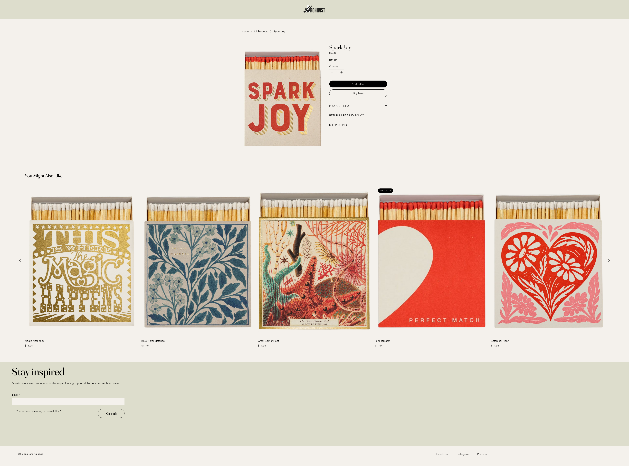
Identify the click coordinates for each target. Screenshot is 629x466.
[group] (314, 266)
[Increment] (342, 72)
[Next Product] (609, 260)
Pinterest (482, 454)
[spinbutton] (337, 72)
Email (16, 394)
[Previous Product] (20, 260)
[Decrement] (332, 72)
